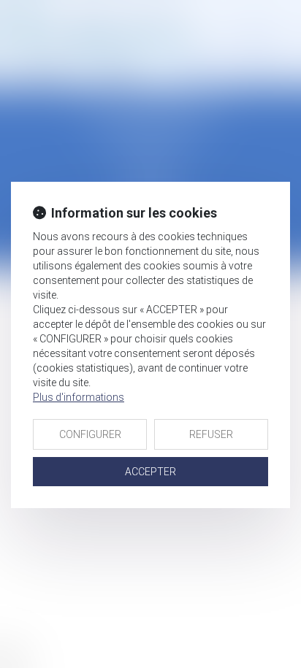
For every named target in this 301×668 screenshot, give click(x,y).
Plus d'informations (78, 397)
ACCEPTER (150, 471)
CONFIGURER (90, 434)
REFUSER (211, 434)
